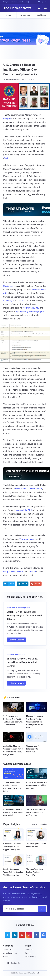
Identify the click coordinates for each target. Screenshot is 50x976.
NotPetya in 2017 (31, 308)
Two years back (26, 539)
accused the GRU (24, 510)
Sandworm (8, 286)
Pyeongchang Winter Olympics (30, 311)
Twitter (20, 571)
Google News (9, 571)
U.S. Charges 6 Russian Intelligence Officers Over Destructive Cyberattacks (20, 69)
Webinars (41, 15)
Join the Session (16, 640)
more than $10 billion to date (28, 488)
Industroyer (8, 300)
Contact (6, 957)
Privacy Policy (30, 957)
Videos (34, 824)
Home (8, 15)
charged (7, 118)
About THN (7, 950)
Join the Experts (16, 683)
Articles (43, 824)
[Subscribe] (42, 909)
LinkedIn (32, 571)
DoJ (6, 158)
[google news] (43, 935)
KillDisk (22, 300)
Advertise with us (10, 953)
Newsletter (25, 15)
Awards (28, 953)
